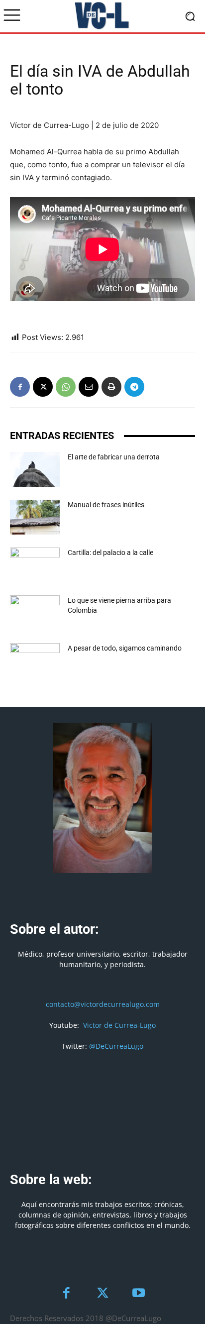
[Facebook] (20, 387)
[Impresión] (111, 387)
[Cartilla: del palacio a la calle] (35, 565)
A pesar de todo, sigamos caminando (125, 648)
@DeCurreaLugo (116, 1046)
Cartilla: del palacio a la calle (110, 552)
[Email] (89, 387)
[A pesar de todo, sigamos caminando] (35, 660)
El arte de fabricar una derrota (114, 457)
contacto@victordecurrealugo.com (103, 1004)
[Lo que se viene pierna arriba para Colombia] (35, 612)
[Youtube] (138, 1294)
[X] (43, 387)
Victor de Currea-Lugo (119, 1025)
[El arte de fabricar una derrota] (35, 469)
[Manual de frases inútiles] (35, 517)
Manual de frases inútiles (106, 505)
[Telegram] (134, 387)
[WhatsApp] (66, 387)
